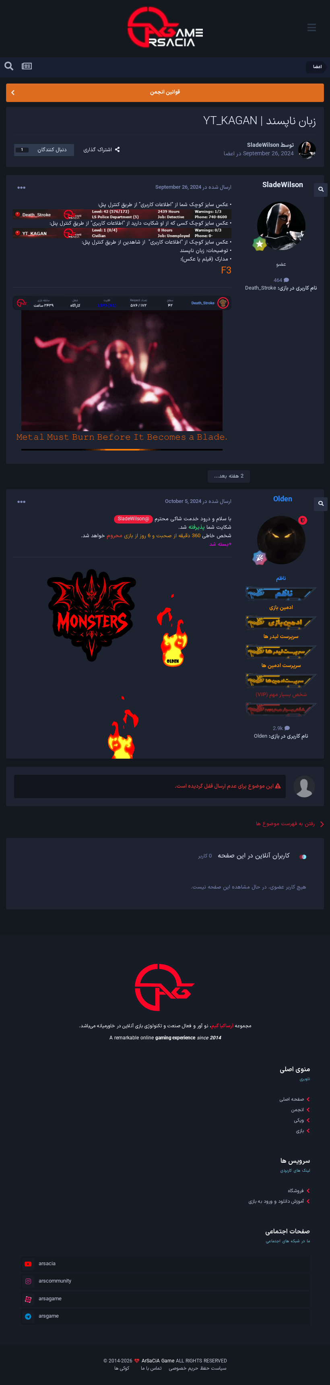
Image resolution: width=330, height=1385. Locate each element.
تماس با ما (151, 1368)
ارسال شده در (193, 188)
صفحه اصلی (292, 1099)
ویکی (299, 1120)
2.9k (279, 729)
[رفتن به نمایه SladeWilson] (307, 150)
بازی (300, 1131)
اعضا (229, 154)
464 (279, 281)
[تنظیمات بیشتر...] (21, 188)
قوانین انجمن (165, 92)
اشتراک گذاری (99, 150)
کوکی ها (121, 1368)
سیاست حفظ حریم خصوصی (197, 1368)
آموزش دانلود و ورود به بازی (276, 1201)
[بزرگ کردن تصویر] (121, 214)
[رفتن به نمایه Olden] (281, 540)
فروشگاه (296, 1191)
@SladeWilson (133, 519)
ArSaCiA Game (158, 1361)
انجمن (297, 1110)
